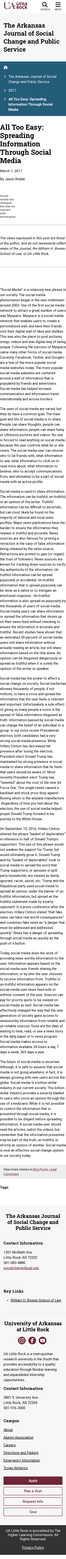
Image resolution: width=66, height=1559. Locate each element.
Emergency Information (22, 1460)
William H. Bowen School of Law (36, 1300)
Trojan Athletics (16, 1468)
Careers (10, 1445)
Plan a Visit (33, 1491)
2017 (12, 90)
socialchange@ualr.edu (21, 1268)
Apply (33, 1481)
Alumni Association (18, 1437)
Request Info (33, 1501)
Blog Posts (40, 1169)
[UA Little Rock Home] (6, 67)
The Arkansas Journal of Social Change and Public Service (32, 79)
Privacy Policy (33, 1547)
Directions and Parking (21, 1453)
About (8, 1430)
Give (33, 1512)
